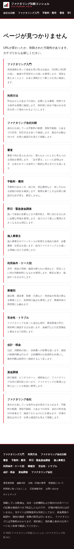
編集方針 (21, 483)
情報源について (56, 483)
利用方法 (32, 454)
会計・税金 (9, 472)
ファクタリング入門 (28, 13)
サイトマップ (9, 494)
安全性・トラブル (47, 466)
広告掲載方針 (36, 488)
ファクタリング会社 (41, 472)
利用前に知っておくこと (15, 488)
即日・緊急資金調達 (39, 460)
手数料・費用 (49, 13)
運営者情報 (8, 483)
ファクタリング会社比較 (53, 454)
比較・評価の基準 (37, 483)
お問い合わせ (52, 488)
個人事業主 (59, 460)
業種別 (31, 466)
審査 (62, 13)
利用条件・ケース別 (13, 466)
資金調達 (23, 472)
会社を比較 (9, 13)
